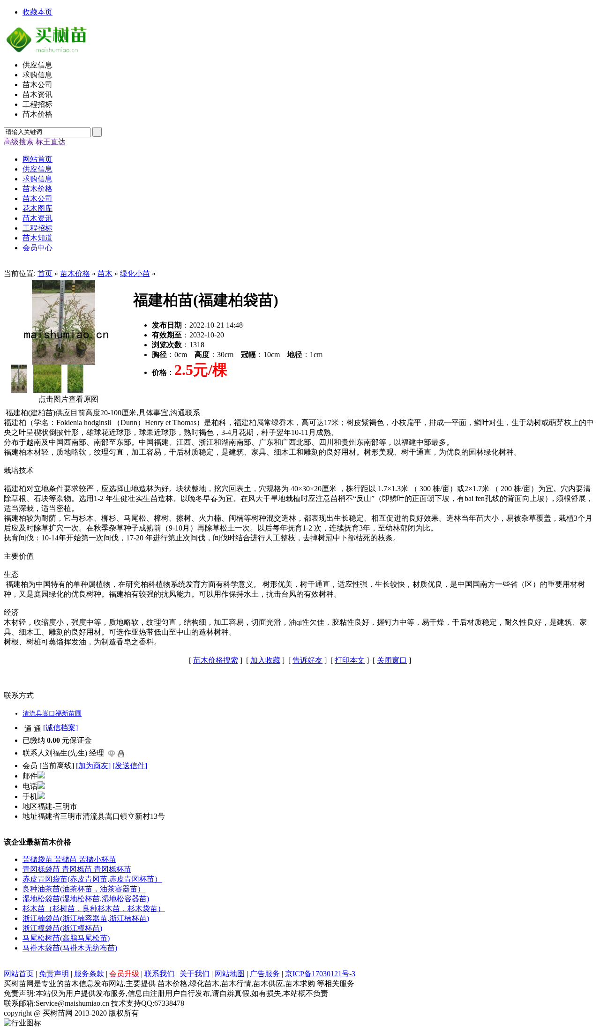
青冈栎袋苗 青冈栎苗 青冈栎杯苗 (76, 869)
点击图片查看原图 (67, 399)
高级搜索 (19, 142)
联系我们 (159, 974)
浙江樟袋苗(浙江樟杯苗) (62, 928)
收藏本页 (37, 12)
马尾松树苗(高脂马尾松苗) (66, 938)
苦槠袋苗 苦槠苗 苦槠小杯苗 (69, 859)
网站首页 (19, 974)
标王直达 (51, 142)
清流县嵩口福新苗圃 (52, 713)
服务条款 (89, 974)
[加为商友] (93, 766)
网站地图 (230, 974)
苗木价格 (75, 273)
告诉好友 (307, 660)
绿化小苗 (135, 273)
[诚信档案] (60, 728)
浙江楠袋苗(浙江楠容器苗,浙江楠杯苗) (85, 918)
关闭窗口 (392, 660)
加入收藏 (265, 660)
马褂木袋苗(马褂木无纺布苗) (69, 948)
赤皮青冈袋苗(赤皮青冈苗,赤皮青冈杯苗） (92, 879)
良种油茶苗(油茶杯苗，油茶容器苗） (83, 889)
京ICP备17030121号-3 (320, 974)
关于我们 (195, 974)
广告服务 (265, 974)
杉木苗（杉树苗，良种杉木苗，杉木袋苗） (93, 908)
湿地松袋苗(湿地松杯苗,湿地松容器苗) (85, 899)
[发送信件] (129, 766)
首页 (45, 273)
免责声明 (54, 974)
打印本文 (350, 660)
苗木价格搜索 (215, 660)
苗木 (105, 273)
